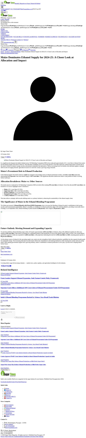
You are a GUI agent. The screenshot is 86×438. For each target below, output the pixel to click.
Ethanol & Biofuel (15, 51)
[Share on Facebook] (5, 157)
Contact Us (20, 39)
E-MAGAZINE (5, 32)
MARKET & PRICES (51, 36)
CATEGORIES (5, 35)
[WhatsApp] (5, 10)
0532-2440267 (9, 424)
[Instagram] (3, 266)
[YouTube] (4, 10)
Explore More (4, 369)
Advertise (6, 42)
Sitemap (26, 39)
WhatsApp (23, 382)
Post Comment (20, 317)
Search (17, 50)
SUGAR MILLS (18, 36)
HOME (3, 29)
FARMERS (41, 36)
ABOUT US (4, 30)
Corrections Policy (34, 436)
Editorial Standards (24, 436)
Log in (2, 309)
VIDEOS (3, 33)
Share (2, 157)
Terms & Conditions (13, 436)
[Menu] (2, 3)
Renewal (13, 39)
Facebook (3, 382)
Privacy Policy (4, 436)
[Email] (6, 266)
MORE (3, 38)
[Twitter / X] (3, 10)
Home (4, 50)
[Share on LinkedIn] (10, 157)
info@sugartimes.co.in (11, 427)
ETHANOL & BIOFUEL (30, 36)
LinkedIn (8, 382)
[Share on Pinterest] (7, 157)
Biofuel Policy (14, 53)
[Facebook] (1, 10)
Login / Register (5, 19)
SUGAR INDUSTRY (7, 36)
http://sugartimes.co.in (6, 254)
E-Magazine (25, 50)
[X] (7, 266)
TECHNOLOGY (63, 36)
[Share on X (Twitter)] (6, 157)
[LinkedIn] (2, 10)
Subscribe (3, 5)
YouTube (18, 382)
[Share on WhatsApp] (9, 157)
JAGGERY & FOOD (74, 36)
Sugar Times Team (6, 251)
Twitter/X (13, 382)
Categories (10, 50)
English (4, 12)
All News (7, 51)
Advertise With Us (5, 39)
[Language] (2, 7)
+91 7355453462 (9, 426)
